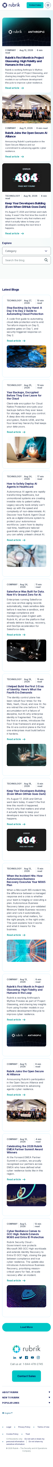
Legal (8, 1427)
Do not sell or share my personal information (25, 1440)
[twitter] (21, 1357)
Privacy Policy (24, 1427)
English (8, 1413)
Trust (27, 1434)
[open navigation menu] (48, 5)
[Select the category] (26, 251)
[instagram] (38, 1357)
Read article (12, 88)
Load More (26, 1327)
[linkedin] (15, 1357)
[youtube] (32, 1357)
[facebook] (26, 1357)
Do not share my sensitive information (24, 1442)
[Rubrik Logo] (11, 5)
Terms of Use (43, 1427)
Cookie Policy (12, 1434)
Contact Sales (35, 5)
